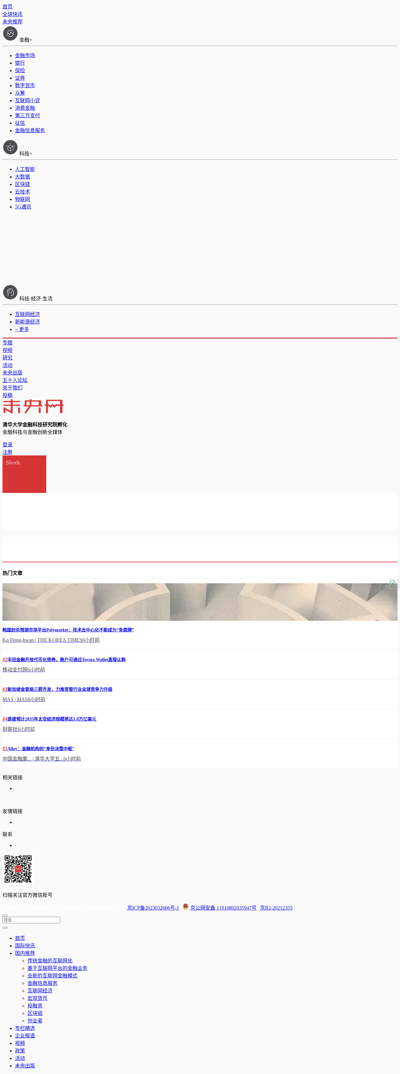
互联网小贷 (27, 100)
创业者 (35, 1020)
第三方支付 (27, 115)
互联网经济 (27, 314)
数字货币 (25, 85)
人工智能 (25, 169)
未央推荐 (12, 21)
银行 (20, 63)
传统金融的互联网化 (50, 960)
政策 (20, 1050)
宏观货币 (38, 998)
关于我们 (12, 387)
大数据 (22, 176)
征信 (20, 123)
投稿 (7, 395)
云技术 (22, 191)
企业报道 (25, 1035)
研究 (7, 357)
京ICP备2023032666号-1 (153, 908)
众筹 (20, 93)
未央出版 (12, 372)
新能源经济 (27, 321)
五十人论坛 (15, 380)
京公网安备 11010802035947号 (223, 908)
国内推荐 (25, 953)
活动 (7, 365)
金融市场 (25, 55)
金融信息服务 (30, 130)
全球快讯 (12, 14)
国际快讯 (25, 945)
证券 (20, 78)
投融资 (35, 1005)
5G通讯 (23, 206)
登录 (7, 444)
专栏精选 (25, 1028)
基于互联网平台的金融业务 (58, 968)
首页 (7, 6)
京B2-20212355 (276, 908)
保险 (20, 70)
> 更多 (22, 329)
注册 (7, 452)
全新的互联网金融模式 (53, 975)
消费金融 (25, 108)
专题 (7, 342)
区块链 (22, 184)
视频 (7, 350)
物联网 (22, 199)
